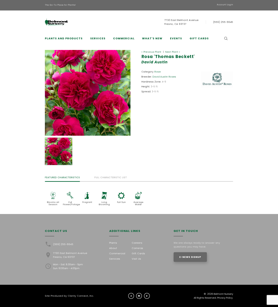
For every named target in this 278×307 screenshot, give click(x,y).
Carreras (137, 248)
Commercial (124, 38)
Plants (113, 242)
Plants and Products (64, 38)
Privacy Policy (225, 297)
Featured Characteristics (62, 177)
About (113, 248)
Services (98, 38)
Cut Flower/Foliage (71, 203)
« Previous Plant (151, 52)
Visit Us (136, 258)
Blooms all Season (53, 203)
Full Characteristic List (110, 177)
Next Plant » (172, 52)
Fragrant (87, 202)
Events (176, 38)
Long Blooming (104, 203)
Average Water (138, 203)
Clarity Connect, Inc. (81, 295)
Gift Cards (199, 38)
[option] (87, 93)
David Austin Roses (164, 76)
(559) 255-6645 (223, 22)
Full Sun (121, 202)
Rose (157, 71)
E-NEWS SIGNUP (190, 257)
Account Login (225, 4)
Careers (137, 242)
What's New (152, 38)
